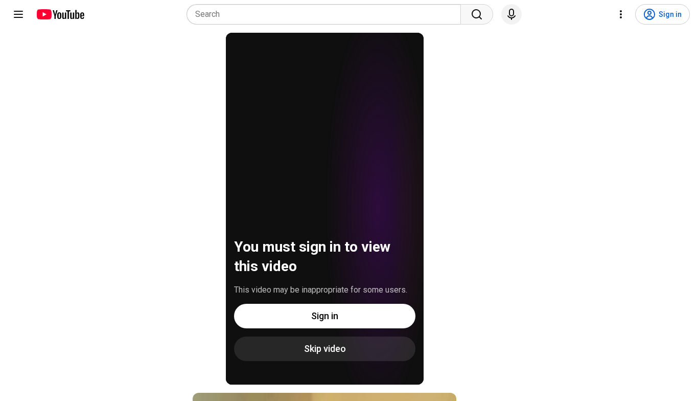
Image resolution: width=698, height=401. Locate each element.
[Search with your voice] (511, 14)
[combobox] (326, 14)
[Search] (476, 14)
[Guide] (18, 14)
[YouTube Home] (60, 14)
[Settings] (621, 14)
